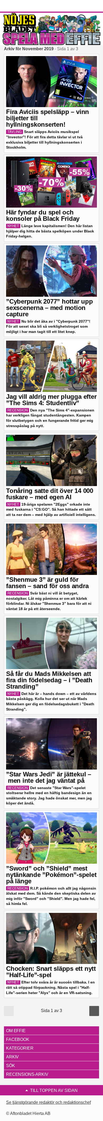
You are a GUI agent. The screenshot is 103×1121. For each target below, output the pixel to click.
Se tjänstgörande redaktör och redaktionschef (48, 1102)
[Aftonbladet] (24, 6)
